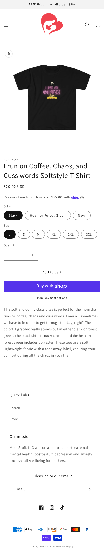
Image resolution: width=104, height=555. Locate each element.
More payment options (52, 298)
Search (15, 408)
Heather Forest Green (48, 215)
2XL (71, 234)
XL (54, 234)
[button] (6, 24)
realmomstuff (45, 546)
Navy (82, 215)
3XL (89, 234)
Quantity (10, 245)
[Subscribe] (88, 489)
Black (13, 215)
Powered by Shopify (63, 546)
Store (14, 419)
